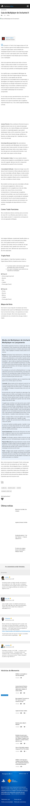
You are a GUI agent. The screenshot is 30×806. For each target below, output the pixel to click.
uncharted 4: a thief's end (6, 491)
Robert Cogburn (9, 37)
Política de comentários (20, 802)
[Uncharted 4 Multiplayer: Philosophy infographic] (15, 119)
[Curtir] (21, 677)
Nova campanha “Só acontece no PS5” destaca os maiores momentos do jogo (22, 700)
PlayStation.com (5, 799)
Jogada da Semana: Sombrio (21, 710)
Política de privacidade (7, 802)
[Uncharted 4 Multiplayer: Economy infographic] (15, 233)
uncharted (19, 487)
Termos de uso (17, 799)
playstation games (11, 487)
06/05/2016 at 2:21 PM (9, 620)
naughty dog (3, 487)
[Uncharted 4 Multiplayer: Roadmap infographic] (15, 332)
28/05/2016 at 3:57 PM (9, 646)
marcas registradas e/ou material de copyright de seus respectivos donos (14, 792)
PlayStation (8, 6)
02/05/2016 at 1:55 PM (9, 578)
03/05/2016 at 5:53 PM (9, 600)
